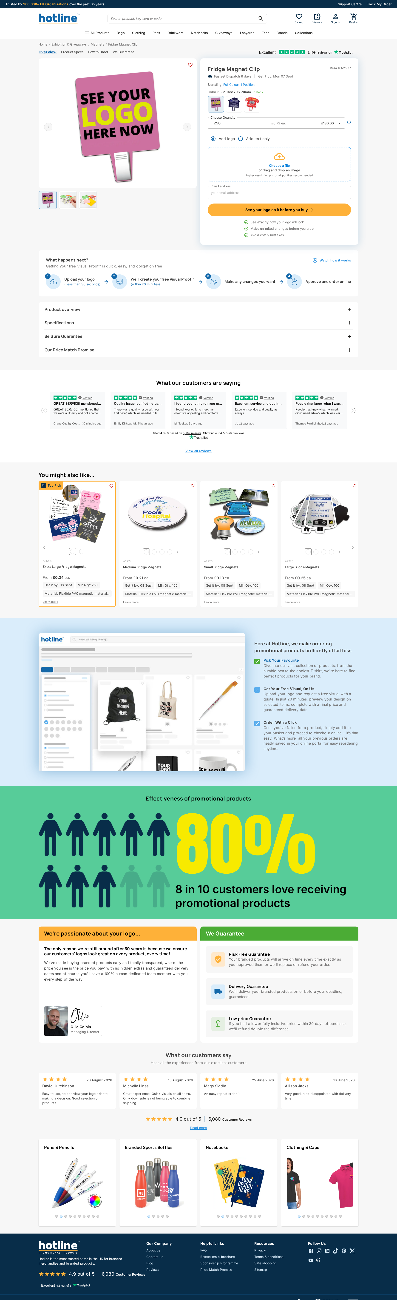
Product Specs (72, 52)
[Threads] (319, 1260)
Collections (304, 33)
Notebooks (199, 33)
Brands (282, 33)
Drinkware (175, 33)
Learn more (50, 601)
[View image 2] (68, 200)
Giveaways (224, 33)
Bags (121, 33)
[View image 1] (48, 200)
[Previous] (44, 547)
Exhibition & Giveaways (69, 44)
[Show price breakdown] (349, 122)
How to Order (98, 52)
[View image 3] (88, 200)
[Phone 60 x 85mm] (252, 104)
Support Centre (350, 4)
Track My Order (379, 4)
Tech (265, 33)
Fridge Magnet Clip (123, 44)
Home (43, 44)
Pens (156, 33)
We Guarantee (123, 52)
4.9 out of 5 (188, 1119)
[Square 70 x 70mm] (216, 104)
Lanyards (247, 33)
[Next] (177, 551)
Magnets (97, 44)
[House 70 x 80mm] (234, 104)
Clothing (138, 33)
